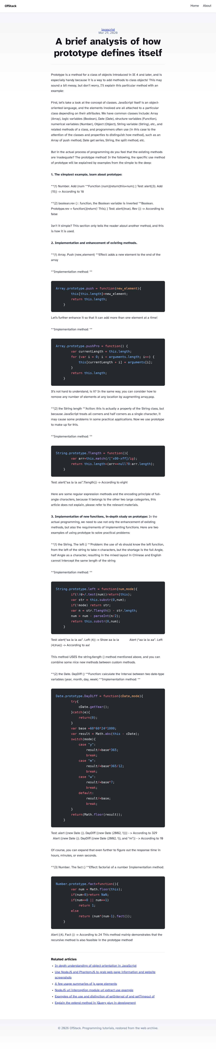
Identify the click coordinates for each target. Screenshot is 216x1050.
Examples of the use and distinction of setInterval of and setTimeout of (104, 996)
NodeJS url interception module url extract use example (94, 990)
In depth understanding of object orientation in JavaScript (95, 965)
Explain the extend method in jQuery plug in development (95, 1003)
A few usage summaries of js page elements (86, 984)
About (207, 5)
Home (195, 5)
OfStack (10, 6)
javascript (108, 29)
